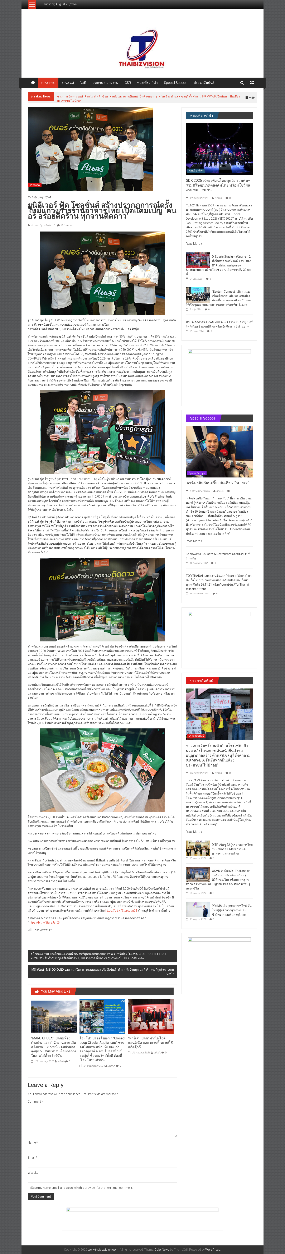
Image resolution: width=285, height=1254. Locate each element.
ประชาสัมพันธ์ (204, 83)
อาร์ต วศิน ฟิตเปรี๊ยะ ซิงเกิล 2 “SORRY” (218, 481)
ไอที (83, 83)
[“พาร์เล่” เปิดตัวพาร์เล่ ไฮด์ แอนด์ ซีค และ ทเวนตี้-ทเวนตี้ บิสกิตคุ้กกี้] (151, 1014)
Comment (35, 1099)
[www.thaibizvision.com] (142, 47)
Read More (193, 241)
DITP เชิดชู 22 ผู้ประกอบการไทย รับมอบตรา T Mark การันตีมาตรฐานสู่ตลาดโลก (108, 96)
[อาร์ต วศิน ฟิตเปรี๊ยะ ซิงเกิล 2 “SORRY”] (219, 449)
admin (61, 1059)
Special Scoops (175, 83)
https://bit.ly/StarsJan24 (121, 908)
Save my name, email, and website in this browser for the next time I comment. (82, 1185)
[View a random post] (252, 83)
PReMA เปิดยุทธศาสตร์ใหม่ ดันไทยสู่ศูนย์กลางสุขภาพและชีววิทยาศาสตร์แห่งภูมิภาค (232, 908)
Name (33, 1140)
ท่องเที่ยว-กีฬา (147, 83)
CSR (128, 83)
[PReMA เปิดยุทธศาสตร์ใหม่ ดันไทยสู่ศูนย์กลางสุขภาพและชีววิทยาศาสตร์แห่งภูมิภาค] (198, 906)
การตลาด (48, 83)
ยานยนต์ (68, 83)
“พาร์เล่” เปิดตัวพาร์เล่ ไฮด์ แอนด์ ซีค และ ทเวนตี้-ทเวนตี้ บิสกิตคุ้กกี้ (150, 1040)
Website (33, 1170)
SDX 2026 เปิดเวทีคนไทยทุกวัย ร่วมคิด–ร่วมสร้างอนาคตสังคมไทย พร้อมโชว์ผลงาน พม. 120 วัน (218, 183)
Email (32, 1155)
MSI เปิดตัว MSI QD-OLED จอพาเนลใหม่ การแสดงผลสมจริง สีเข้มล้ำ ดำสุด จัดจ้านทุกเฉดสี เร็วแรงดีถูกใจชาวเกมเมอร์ (103, 969)
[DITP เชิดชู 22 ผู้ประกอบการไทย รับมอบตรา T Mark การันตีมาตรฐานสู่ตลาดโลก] (198, 845)
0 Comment (67, 222)
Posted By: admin (41, 222)
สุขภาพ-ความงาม (105, 83)
